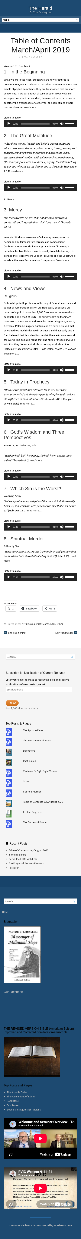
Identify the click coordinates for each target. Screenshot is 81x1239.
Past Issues (29, 761)
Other (60, 624)
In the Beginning (17, 632)
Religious (10, 296)
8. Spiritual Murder (24, 538)
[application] (40, 123)
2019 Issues (28, 624)
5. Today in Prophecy (27, 381)
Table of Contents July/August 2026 (43, 801)
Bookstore (29, 750)
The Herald (40, 8)
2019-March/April (45, 624)
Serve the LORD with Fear (23, 859)
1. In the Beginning (24, 71)
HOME (5, 912)
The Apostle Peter (33, 730)
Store (26, 781)
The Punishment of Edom (37, 740)
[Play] (9, 123)
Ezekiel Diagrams (32, 812)
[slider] (70, 123)
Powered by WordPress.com (55, 1225)
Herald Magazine (32, 57)
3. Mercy (13, 209)
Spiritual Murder (64, 632)
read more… (31, 107)
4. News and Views (25, 288)
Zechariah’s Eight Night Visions (40, 771)
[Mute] (62, 123)
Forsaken (14, 867)
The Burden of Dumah (35, 822)
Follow (12, 702)
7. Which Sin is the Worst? (32, 488)
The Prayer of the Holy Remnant (26, 863)
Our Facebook (13, 992)
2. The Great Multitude (28, 135)
